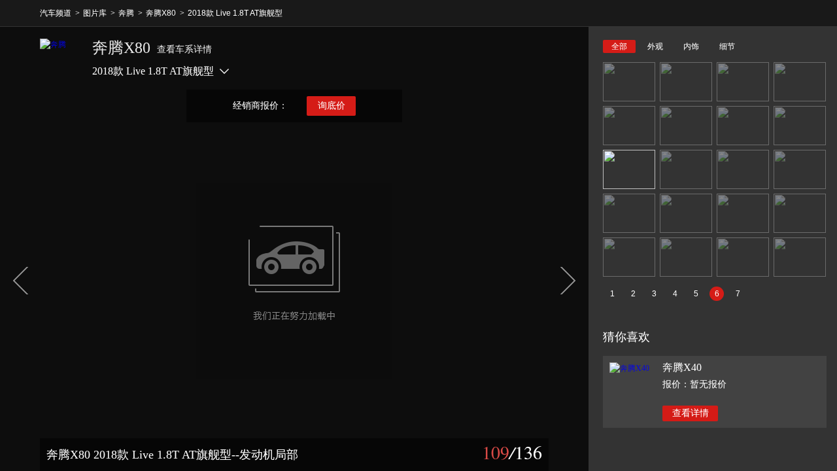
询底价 (331, 106)
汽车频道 (55, 13)
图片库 (95, 13)
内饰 (691, 46)
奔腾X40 (682, 367)
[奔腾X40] (629, 368)
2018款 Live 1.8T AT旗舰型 (235, 13)
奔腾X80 (161, 13)
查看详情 (690, 413)
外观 (655, 46)
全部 (619, 46)
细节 (727, 46)
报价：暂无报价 (694, 384)
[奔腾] (59, 58)
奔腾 (126, 13)
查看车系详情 (184, 49)
